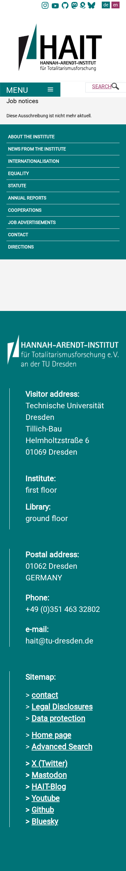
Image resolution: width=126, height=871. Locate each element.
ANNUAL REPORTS (27, 197)
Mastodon (49, 774)
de (105, 4)
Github (43, 809)
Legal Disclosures (62, 706)
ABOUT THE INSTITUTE (31, 136)
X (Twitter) (50, 763)
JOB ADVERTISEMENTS (32, 222)
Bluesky (45, 821)
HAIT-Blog (49, 786)
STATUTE (17, 185)
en (115, 4)
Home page (51, 735)
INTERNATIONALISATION (33, 161)
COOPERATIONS (24, 210)
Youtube (46, 798)
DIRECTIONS (21, 246)
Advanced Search (62, 746)
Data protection (58, 718)
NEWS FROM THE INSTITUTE (37, 148)
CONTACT (18, 234)
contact (45, 695)
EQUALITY (18, 173)
